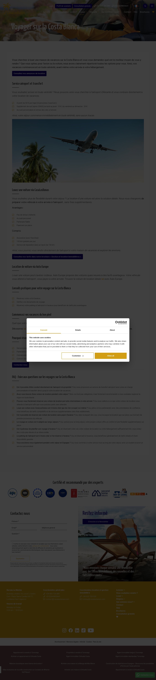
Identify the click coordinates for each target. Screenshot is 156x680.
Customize (76, 356)
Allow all (110, 356)
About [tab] (112, 330)
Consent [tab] (43, 330)
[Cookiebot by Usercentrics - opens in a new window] (117, 322)
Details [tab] (78, 330)
